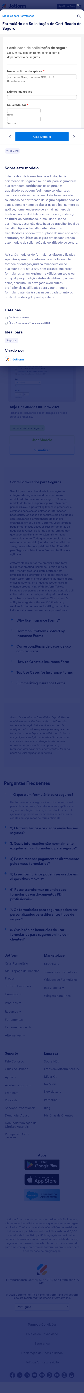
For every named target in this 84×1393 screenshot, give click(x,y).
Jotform (18, 359)
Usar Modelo (42, 137)
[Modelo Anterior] (10, 136)
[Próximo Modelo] (74, 136)
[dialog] (42, 696)
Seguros (12, 340)
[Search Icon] (79, 16)
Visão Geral (12, 150)
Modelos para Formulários (18, 16)
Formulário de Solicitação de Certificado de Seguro (41, 26)
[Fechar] (78, 5)
